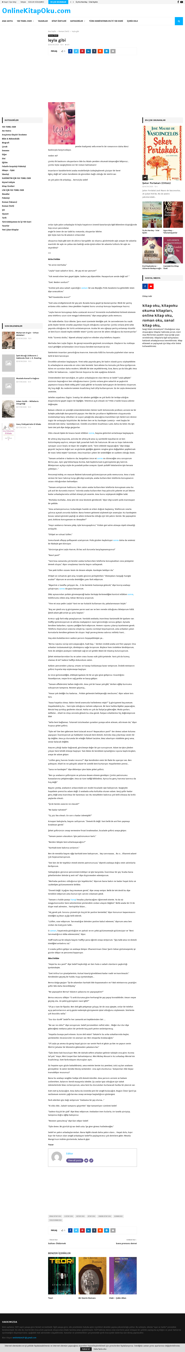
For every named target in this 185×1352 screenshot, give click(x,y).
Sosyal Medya (152, 278)
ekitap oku (80, 1216)
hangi (73, 899)
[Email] (86, 1160)
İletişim (23, 2)
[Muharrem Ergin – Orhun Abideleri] (8, 340)
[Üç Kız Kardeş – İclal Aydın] (152, 215)
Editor (69, 1153)
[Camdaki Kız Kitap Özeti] (173, 250)
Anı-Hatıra (6, 131)
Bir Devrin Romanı (87, 1298)
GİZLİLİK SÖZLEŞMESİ (36, 2)
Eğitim (5, 162)
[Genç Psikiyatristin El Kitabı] (8, 431)
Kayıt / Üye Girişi (10, 2)
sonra (91, 433)
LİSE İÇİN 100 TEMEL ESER (13, 190)
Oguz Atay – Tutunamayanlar (88, 2)
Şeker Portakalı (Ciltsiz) (156, 183)
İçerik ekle (132, 21)
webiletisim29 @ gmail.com (24, 1338)
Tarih (4, 218)
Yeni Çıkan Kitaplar (10, 230)
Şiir (3, 210)
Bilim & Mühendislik (10, 139)
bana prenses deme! (126, 1243)
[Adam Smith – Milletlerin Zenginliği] (8, 409)
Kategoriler (76, 21)
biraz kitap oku (55, 1216)
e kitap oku (68, 1216)
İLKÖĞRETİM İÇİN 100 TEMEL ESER (16, 178)
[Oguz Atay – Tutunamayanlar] (173, 215)
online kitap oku (104, 1216)
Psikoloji (6, 198)
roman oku (118, 1216)
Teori (50, 1298)
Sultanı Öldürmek (57, 1243)
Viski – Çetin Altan (117, 1298)
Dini (3, 158)
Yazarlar (43, 21)
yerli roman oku (55, 1220)
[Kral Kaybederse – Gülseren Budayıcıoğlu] (152, 250)
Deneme (5, 150)
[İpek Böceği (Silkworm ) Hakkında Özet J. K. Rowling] (8, 363)
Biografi (5, 143)
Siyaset (5, 214)
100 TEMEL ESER (24, 21)
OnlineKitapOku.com (36, 11)
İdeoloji (5, 174)
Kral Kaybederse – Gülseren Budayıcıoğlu (151, 267)
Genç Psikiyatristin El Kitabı (28, 424)
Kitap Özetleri (59, 21)
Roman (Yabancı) (9, 202)
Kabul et (86, 1349)
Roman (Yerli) (53, 35)
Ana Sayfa (7, 21)
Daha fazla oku (100, 1349)
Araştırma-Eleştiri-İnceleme (14, 135)
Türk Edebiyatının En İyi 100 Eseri (106, 21)
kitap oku (91, 1216)
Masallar (6, 194)
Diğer (4, 154)
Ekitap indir (147, 296)
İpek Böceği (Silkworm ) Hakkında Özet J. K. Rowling (28, 356)
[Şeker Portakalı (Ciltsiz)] (162, 153)
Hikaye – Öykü (8, 170)
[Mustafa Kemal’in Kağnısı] (8, 386)
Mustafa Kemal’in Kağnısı (27, 378)
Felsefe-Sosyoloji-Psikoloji (14, 166)
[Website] (91, 1160)
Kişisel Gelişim (8, 182)
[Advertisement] (92, 80)
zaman (84, 288)
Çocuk (4, 147)
